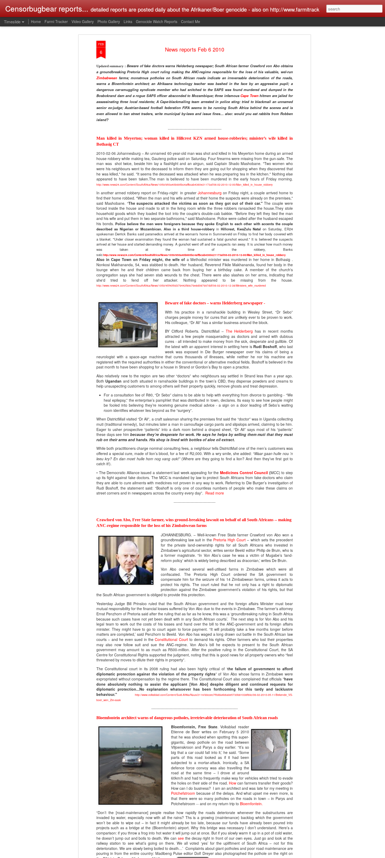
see (181, 837)
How (232, 783)
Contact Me (190, 21)
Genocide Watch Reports (156, 21)
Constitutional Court (171, 639)
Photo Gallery (108, 21)
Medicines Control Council (244, 472)
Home (36, 21)
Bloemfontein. (251, 803)
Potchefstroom (183, 793)
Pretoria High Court (229, 539)
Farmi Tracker (56, 21)
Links (128, 21)
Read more (214, 493)
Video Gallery (83, 21)
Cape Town (249, 95)
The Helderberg (239, 331)
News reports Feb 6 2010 (194, 49)
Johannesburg (210, 192)
